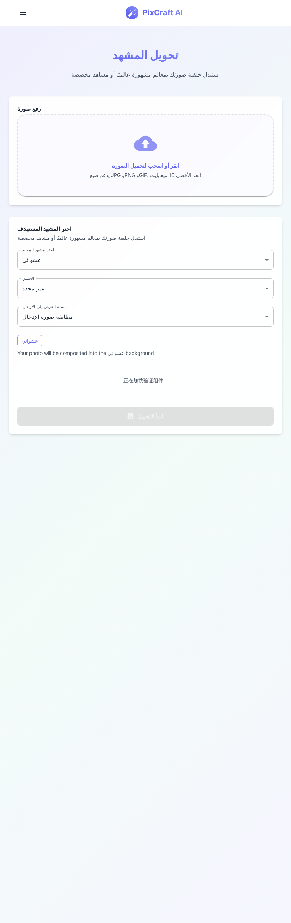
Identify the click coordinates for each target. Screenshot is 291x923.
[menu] (22, 12)
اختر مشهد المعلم (38, 249)
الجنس (28, 278)
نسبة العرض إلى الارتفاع (44, 306)
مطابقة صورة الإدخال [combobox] (47, 316)
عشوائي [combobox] (31, 259)
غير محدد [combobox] (33, 288)
